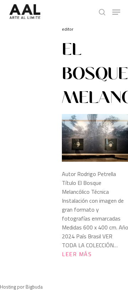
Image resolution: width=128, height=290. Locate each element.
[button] (116, 12)
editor (67, 29)
